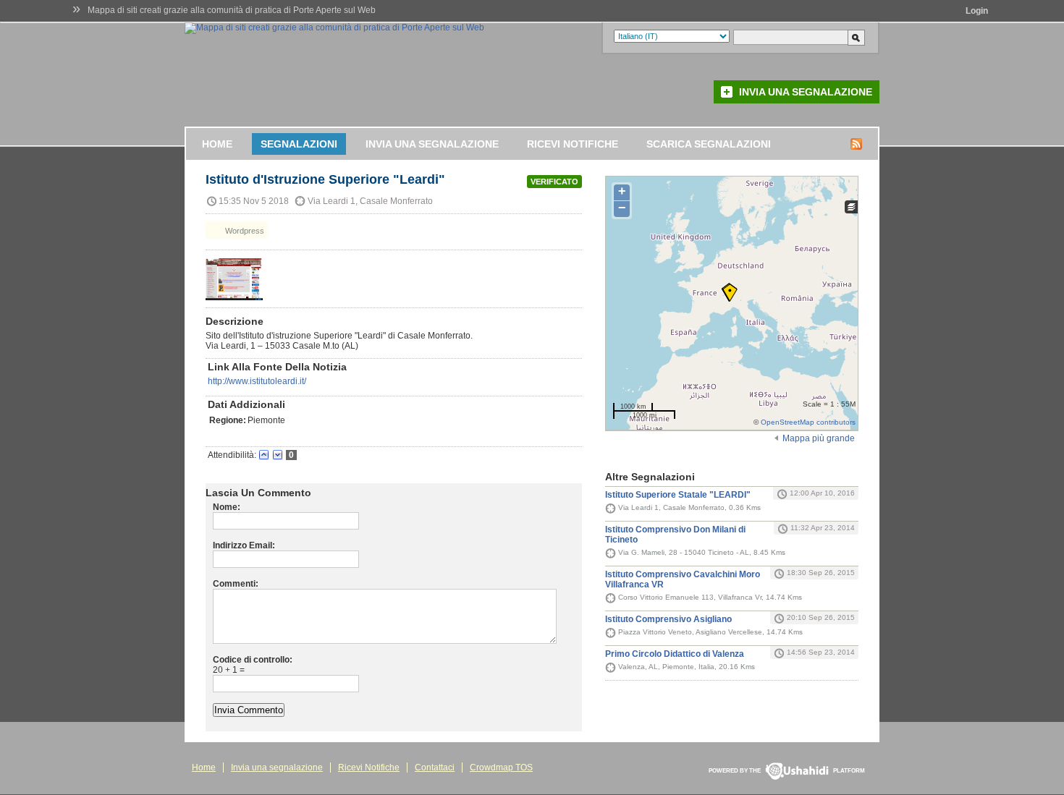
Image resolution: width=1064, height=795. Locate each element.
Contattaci (435, 767)
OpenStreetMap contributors (808, 422)
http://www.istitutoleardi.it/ (257, 381)
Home (217, 144)
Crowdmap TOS (501, 767)
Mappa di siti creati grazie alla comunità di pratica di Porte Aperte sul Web (232, 10)
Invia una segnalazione (805, 92)
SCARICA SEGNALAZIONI (708, 144)
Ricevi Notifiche (572, 144)
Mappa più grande (818, 438)
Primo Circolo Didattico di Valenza (674, 654)
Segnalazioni (299, 144)
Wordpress (243, 230)
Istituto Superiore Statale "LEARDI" (678, 495)
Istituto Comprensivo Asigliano (668, 619)
